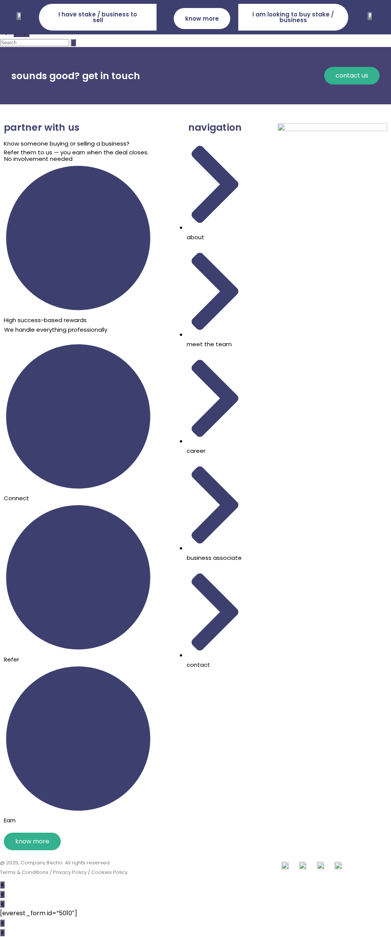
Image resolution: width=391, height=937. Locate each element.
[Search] (73, 42)
